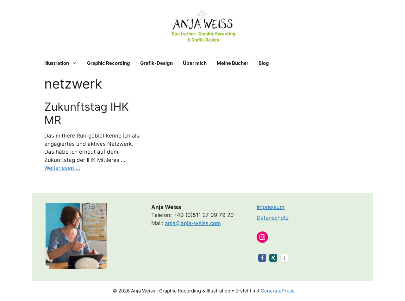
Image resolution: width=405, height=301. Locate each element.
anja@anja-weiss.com (193, 223)
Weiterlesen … (62, 168)
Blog (264, 63)
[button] (262, 258)
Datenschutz (273, 218)
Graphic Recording (108, 63)
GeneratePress (278, 291)
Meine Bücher (232, 63)
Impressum (270, 207)
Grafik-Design (156, 63)
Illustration (56, 63)
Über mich (195, 63)
